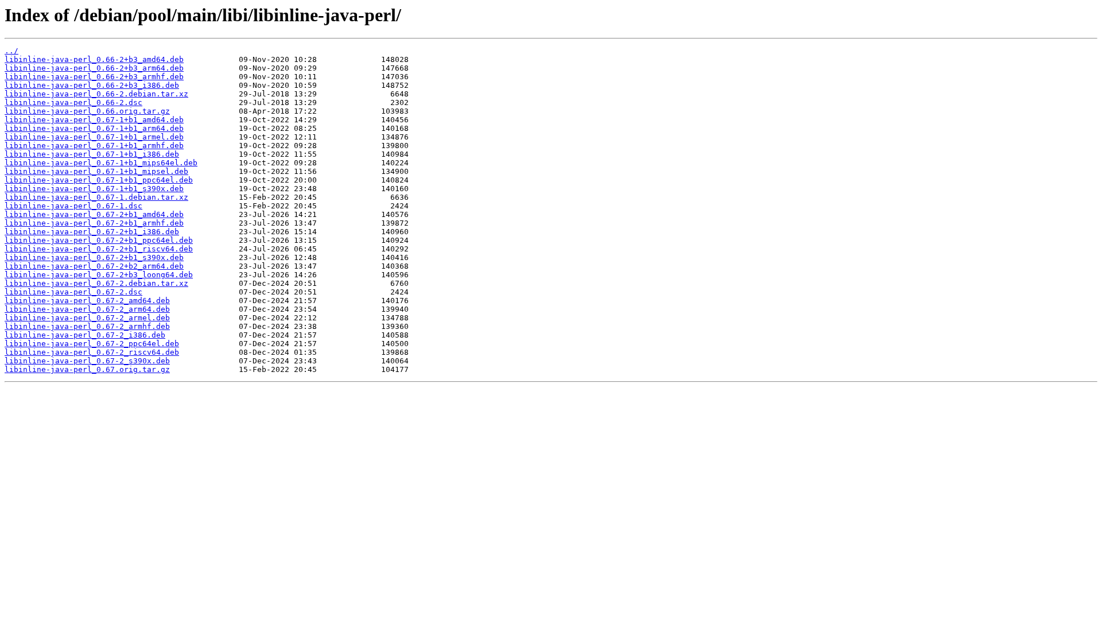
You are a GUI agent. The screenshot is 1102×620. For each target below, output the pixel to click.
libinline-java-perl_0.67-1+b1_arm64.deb (94, 128)
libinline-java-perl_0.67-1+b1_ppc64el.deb (99, 180)
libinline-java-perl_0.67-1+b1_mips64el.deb (101, 162)
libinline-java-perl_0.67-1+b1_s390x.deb (94, 188)
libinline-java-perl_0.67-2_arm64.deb (87, 309)
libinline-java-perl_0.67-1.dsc (73, 206)
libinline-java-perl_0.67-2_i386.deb (85, 335)
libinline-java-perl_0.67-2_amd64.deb (87, 300)
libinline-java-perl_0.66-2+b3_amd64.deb (94, 59)
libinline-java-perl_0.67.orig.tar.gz (87, 369)
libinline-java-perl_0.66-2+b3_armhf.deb (94, 76)
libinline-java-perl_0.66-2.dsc (73, 102)
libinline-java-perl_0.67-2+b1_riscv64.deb (99, 249)
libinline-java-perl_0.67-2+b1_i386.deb (92, 231)
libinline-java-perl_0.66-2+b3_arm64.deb (94, 68)
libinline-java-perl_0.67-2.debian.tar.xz (96, 283)
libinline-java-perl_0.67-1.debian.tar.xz (96, 197)
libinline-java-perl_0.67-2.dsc (73, 292)
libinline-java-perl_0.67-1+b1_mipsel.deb (96, 171)
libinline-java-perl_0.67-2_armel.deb (87, 317)
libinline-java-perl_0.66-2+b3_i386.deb (92, 85)
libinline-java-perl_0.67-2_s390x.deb (87, 360)
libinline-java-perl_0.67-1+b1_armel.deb (94, 137)
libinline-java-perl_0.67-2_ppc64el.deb (92, 343)
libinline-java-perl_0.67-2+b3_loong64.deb (99, 274)
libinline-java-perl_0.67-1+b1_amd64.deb (94, 119)
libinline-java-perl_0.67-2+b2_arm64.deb (94, 266)
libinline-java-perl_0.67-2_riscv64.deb (92, 352)
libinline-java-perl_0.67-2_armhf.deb (87, 326)
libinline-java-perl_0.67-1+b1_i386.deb (92, 154)
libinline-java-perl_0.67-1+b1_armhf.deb (94, 145)
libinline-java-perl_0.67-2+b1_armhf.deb (94, 223)
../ (11, 50)
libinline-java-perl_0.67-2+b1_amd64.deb (94, 214)
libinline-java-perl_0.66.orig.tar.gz (87, 111)
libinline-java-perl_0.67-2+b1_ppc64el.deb (99, 240)
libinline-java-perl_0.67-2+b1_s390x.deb (94, 257)
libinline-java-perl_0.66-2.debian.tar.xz (96, 94)
